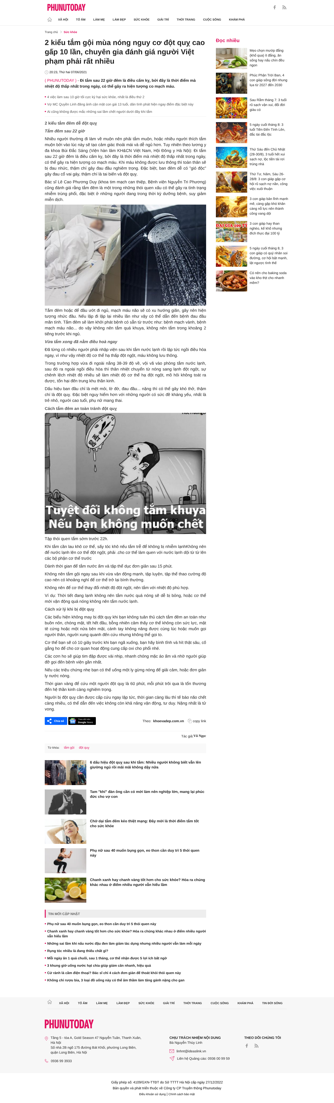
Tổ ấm (81, 19)
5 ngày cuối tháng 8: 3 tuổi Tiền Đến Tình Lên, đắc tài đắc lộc (267, 129)
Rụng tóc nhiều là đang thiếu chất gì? (77, 951)
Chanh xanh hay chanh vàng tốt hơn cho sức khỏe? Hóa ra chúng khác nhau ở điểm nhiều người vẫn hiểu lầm (147, 882)
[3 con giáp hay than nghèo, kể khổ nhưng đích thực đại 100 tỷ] (231, 231)
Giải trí (163, 19)
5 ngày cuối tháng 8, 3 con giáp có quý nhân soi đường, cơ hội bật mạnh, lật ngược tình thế (269, 255)
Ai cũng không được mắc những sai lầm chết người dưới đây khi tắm (99, 112)
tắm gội (69, 747)
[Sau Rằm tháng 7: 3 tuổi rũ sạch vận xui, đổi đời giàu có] (231, 107)
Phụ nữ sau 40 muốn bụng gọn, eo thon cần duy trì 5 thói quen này (145, 853)
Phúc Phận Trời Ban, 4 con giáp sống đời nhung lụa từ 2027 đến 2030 (268, 80)
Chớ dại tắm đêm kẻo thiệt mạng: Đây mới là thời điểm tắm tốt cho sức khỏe (144, 823)
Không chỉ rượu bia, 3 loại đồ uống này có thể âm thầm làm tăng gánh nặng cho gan (115, 980)
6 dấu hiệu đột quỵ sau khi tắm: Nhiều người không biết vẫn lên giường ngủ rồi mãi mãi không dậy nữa (145, 764)
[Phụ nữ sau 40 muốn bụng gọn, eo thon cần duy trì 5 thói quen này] (65, 860)
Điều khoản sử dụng (152, 1094)
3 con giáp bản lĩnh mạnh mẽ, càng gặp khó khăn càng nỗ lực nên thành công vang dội (269, 206)
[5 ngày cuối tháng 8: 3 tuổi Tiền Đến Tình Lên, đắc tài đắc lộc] (231, 132)
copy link (199, 721)
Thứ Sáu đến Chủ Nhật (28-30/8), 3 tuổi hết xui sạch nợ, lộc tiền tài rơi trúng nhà (267, 156)
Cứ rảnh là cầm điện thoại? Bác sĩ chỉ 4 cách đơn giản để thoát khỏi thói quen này (114, 973)
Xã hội (63, 19)
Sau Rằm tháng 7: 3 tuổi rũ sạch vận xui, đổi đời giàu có (268, 105)
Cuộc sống (212, 19)
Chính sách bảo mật (181, 1094)
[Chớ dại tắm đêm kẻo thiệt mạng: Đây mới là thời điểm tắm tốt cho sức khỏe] (65, 831)
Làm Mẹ (99, 19)
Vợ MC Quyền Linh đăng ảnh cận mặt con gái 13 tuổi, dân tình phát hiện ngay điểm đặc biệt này (120, 104)
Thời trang (186, 19)
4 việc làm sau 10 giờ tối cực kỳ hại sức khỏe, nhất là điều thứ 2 (96, 97)
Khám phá (237, 19)
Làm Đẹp (119, 19)
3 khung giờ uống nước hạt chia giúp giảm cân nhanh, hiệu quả (99, 965)
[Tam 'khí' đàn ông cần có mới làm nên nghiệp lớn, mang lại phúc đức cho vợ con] (65, 802)
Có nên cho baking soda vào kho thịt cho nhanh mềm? (268, 278)
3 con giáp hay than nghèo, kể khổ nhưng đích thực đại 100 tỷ (266, 228)
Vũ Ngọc (199, 736)
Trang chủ (51, 32)
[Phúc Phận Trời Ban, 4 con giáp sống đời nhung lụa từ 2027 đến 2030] (231, 83)
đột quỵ (84, 747)
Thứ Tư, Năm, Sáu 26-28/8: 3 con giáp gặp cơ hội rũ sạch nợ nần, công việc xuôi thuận (269, 181)
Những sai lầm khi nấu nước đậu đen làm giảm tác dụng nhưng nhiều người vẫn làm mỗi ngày (124, 943)
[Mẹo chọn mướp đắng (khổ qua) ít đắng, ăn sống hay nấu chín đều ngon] (231, 58)
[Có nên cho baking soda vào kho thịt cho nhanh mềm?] (231, 280)
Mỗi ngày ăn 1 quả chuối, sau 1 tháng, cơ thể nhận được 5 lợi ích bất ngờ (107, 958)
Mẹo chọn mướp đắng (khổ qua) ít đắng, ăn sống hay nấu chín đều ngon (267, 57)
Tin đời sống (272, 1003)
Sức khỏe (142, 19)
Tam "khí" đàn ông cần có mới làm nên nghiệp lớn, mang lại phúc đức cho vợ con (147, 794)
